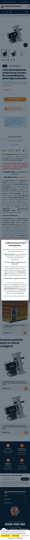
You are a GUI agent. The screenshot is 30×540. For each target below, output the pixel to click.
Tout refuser (15, 536)
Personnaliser (25, 536)
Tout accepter (5, 536)
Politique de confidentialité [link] (15, 538)
